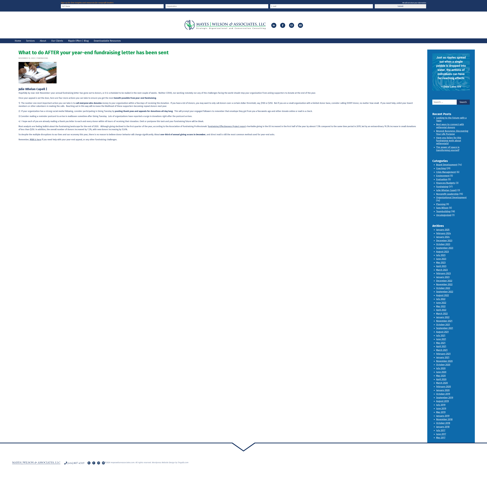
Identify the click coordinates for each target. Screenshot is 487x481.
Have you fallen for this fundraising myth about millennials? (448, 140)
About (43, 40)
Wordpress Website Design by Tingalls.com (170, 462)
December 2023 (444, 240)
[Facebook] (282, 25)
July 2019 (440, 404)
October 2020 (443, 364)
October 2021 (443, 324)
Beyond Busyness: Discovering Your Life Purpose (452, 132)
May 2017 (440, 437)
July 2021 (440, 335)
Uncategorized (443, 215)
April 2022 (441, 310)
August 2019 (442, 401)
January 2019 (442, 415)
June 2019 (441, 408)
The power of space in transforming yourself (447, 149)
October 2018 (443, 423)
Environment (443, 175)
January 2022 (442, 317)
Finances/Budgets (445, 183)
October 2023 (443, 244)
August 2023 (442, 251)
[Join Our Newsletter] (300, 25)
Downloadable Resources (107, 40)
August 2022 (442, 295)
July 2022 (440, 299)
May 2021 (440, 342)
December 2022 (444, 280)
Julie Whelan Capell (446, 190)
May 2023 (441, 262)
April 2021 (441, 346)
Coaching (441, 168)
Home (18, 40)
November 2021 (444, 321)
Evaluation (441, 179)
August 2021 (442, 331)
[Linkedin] (273, 25)
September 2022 (444, 291)
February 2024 (443, 233)
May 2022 (441, 306)
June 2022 (441, 302)
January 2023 (442, 277)
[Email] (291, 25)
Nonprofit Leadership (447, 194)
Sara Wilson (442, 207)
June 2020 (441, 372)
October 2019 (443, 394)
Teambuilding (443, 211)
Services (30, 40)
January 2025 (442, 229)
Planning (441, 204)
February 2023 (443, 273)
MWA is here (35, 139)
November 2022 (444, 284)
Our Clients (57, 40)
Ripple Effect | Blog (78, 40)
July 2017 (440, 430)
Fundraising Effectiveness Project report (227, 126)
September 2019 (444, 397)
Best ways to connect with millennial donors (450, 126)
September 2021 (444, 328)
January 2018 (442, 426)
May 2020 (441, 375)
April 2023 (441, 266)
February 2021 (443, 353)
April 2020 (441, 379)
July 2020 (441, 368)
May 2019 (441, 412)
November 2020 (444, 361)
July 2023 (440, 255)
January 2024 (443, 237)
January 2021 (442, 357)
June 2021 (441, 339)
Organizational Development (451, 197)
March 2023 (442, 270)
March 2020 (442, 383)
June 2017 (441, 434)
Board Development (446, 164)
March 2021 (442, 350)
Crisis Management (446, 172)
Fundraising (42, 58)
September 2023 (444, 248)
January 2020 (443, 390)
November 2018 (444, 419)
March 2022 (442, 313)
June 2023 (441, 258)
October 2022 (443, 288)
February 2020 (443, 386)
